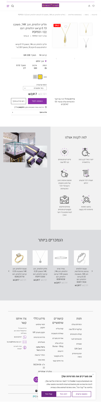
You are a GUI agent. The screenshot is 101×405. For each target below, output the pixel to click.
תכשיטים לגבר (76, 339)
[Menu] (8, 6)
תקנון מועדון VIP (39, 332)
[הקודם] (74, 58)
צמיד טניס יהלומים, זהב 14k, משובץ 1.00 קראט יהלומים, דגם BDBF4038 (61, 274)
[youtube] (36, 379)
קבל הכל (48, 394)
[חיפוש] (12, 6)
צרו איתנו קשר (58, 360)
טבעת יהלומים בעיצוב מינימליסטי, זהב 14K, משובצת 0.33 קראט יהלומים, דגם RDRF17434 (81, 275)
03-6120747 (18, 337)
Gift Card (78, 348)
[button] (65, 27)
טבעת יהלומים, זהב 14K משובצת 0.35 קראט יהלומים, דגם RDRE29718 (19, 272)
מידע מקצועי (58, 356)
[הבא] (56, 58)
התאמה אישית (81, 394)
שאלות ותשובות (57, 333)
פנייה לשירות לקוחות (18, 347)
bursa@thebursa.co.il (14, 342)
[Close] (93, 374)
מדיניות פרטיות (39, 337)
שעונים (79, 343)
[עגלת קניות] (89, 6)
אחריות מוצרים (57, 338)
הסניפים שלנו (77, 324)
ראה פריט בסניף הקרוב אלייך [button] (18, 102)
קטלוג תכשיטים (76, 334)
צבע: (45, 77)
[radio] (40, 77)
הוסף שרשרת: (41, 84)
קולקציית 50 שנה (75, 329)
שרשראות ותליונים (74, 15)
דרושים (60, 351)
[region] (67, 386)
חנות (86, 15)
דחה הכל (63, 394)
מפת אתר (41, 360)
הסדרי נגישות (40, 355)
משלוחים (41, 342)
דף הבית (94, 15)
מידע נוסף (43, 112)
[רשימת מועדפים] (93, 6)
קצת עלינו (59, 328)
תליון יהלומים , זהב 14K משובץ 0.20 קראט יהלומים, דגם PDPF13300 (40, 272)
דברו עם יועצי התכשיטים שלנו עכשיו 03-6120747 (65, 102)
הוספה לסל (37, 101)
